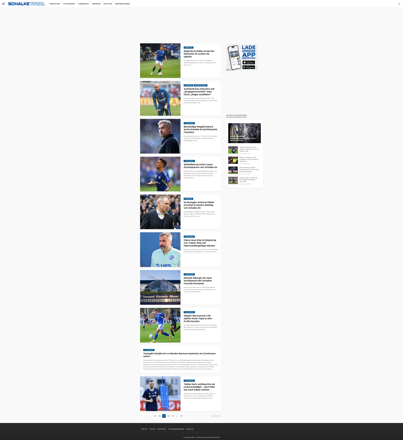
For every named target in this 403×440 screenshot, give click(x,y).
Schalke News (69, 4)
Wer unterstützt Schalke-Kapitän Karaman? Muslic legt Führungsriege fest (249, 169)
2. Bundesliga (83, 4)
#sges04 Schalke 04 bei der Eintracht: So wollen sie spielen (199, 54)
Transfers (96, 4)
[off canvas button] (3, 4)
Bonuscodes (55, 4)
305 (181, 416)
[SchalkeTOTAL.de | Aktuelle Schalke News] (26, 4)
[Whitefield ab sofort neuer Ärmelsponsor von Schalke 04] (160, 174)
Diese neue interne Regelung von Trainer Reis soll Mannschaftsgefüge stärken (200, 243)
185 (155, 416)
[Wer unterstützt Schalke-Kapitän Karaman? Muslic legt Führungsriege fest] (233, 170)
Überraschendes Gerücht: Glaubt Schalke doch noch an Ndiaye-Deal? (249, 149)
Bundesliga (188, 47)
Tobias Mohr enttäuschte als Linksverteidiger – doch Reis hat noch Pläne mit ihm (199, 387)
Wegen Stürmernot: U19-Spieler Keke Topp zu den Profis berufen (198, 318)
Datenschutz (161, 429)
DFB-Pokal (107, 4)
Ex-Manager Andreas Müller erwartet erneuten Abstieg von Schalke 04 (199, 205)
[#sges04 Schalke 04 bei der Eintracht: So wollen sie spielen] (160, 60)
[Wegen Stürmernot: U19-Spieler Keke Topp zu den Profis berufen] (160, 325)
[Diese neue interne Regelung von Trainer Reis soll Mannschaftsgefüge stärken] (160, 249)
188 (168, 416)
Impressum (190, 429)
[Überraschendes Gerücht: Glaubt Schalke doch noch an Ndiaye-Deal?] (233, 150)
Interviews (188, 85)
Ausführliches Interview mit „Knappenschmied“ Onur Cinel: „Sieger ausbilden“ (199, 92)
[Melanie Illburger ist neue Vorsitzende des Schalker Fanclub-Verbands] (160, 287)
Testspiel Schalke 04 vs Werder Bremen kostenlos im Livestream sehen (179, 355)
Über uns (144, 429)
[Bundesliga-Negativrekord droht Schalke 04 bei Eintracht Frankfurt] (160, 136)
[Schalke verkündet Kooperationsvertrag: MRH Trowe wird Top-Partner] (244, 133)
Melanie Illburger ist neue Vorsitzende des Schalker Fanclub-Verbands (198, 281)
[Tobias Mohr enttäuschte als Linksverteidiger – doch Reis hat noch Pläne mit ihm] (160, 393)
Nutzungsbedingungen (176, 429)
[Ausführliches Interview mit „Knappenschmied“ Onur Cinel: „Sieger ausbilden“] (160, 98)
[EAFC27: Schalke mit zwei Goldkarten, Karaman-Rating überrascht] (233, 160)
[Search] (399, 4)
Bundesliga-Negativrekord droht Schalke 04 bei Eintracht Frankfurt (200, 129)
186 (159, 416)
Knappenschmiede (122, 4)
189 (172, 416)
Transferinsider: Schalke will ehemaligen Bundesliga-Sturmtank (248, 179)
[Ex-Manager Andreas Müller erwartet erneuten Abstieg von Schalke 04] (160, 211)
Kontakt (152, 429)
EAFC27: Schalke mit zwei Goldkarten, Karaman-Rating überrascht (248, 159)
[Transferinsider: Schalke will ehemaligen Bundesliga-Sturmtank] (233, 180)
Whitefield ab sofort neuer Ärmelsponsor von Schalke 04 (200, 166)
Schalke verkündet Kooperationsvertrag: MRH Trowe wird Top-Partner (243, 138)
